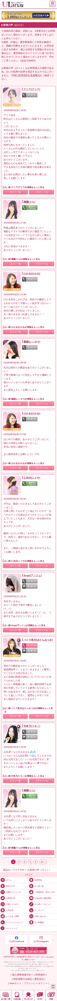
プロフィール (41, 192)
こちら (51, 957)
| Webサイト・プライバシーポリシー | (28, 983)
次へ (43, 861)
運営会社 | (39, 979)
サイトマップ (11, 928)
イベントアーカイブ (14, 922)
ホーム (9, 880)
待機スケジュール (13, 892)
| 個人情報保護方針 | (21, 974)
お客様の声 (10, 898)
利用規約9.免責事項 (29, 75)
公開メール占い (12, 904)
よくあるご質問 (12, 916)
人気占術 (9, 910)
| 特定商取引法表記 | (23, 979)
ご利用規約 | (39, 974)
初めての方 (10, 886)
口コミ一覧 (15, 192)
